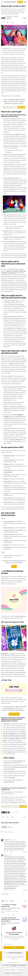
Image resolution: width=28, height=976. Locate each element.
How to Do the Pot (16, 439)
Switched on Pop (8, 540)
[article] (14, 909)
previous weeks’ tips (20, 616)
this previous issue (10, 752)
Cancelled (6, 493)
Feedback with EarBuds (12, 271)
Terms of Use (21, 956)
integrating (11, 771)
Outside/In (6, 530)
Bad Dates (6, 479)
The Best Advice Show (9, 456)
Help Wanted (7, 475)
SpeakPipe (19, 415)
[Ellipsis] (26, 840)
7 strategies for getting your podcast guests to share (15, 768)
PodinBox (6, 416)
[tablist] (7, 827)
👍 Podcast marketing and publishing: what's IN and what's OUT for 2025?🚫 (10, 919)
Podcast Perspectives (9, 782)
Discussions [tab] (11, 900)
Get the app (20, 969)
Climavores (6, 545)
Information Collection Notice (18, 957)
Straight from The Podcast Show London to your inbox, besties (10, 908)
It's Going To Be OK (9, 460)
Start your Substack (10, 969)
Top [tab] (2, 900)
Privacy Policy (15, 958)
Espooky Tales (7, 839)
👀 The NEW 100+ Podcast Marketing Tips (8, 905)
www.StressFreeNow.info (10, 888)
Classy (11, 364)
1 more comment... (5, 894)
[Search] (25, 900)
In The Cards (4, 654)
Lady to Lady (7, 502)
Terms (18, 964)
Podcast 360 (12, 777)
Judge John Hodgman (9, 521)
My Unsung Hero (8, 547)
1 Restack (16, 812)
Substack (7, 973)
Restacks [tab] (10, 827)
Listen (25, 18)
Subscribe (20, 2)
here (10, 557)
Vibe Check (6, 464)
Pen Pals (6, 486)
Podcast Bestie (7, 481)
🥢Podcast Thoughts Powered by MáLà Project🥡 (10, 923)
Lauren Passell (9, 16)
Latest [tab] (6, 900)
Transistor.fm (5, 789)
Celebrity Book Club (9, 534)
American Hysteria (8, 470)
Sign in (25, 2)
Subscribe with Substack (15, 952)
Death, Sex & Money (9, 528)
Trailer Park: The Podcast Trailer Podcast (13, 272)
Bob (5, 855)
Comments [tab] (4, 827)
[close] (24, 927)
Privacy (15, 964)
